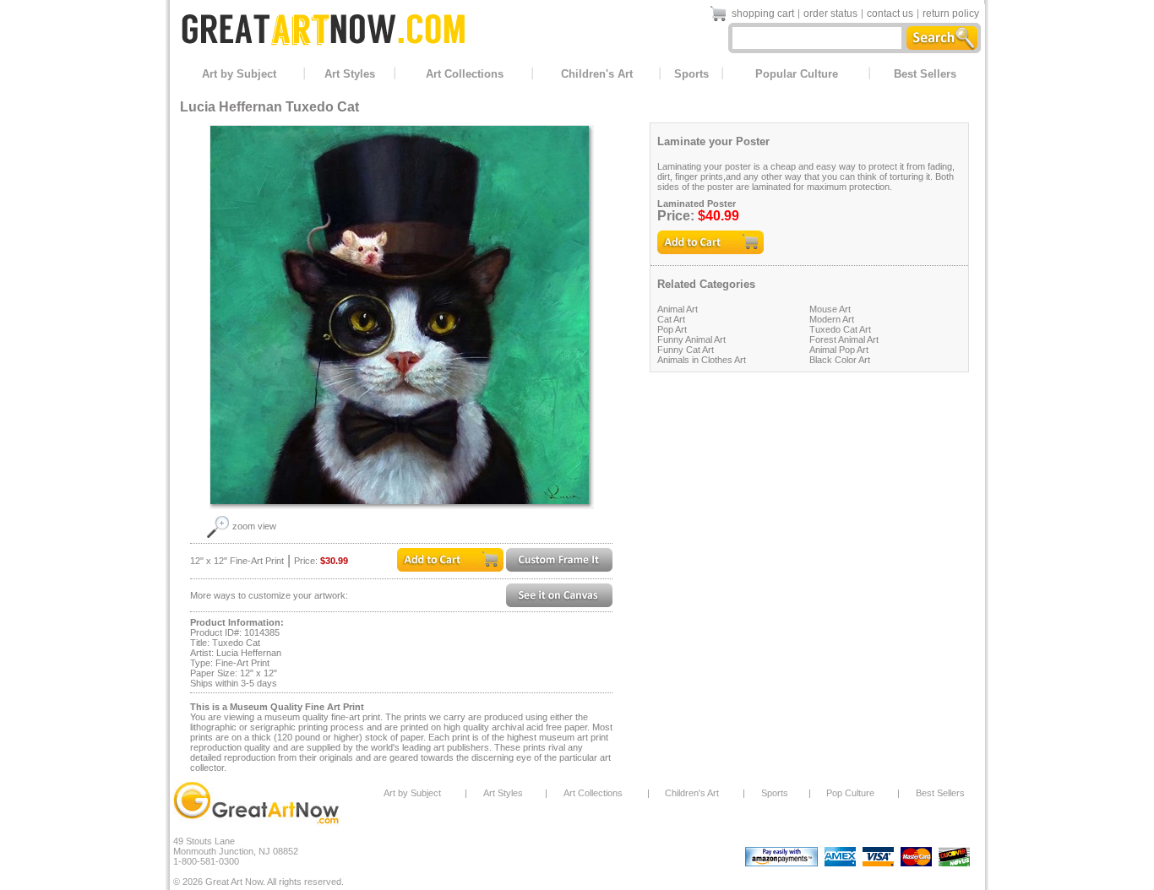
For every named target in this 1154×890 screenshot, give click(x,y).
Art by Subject (239, 74)
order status (830, 13)
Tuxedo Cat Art (840, 329)
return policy (951, 13)
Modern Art (831, 319)
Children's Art (597, 74)
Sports (691, 74)
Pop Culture (850, 793)
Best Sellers (925, 74)
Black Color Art (839, 360)
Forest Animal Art (844, 339)
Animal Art (677, 309)
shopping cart (763, 13)
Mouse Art (830, 309)
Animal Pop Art (838, 350)
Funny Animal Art (691, 339)
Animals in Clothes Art (701, 360)
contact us (890, 13)
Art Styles (349, 74)
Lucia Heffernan (231, 107)
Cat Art (671, 319)
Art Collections (465, 74)
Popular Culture (796, 74)
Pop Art (672, 329)
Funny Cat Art (685, 350)
